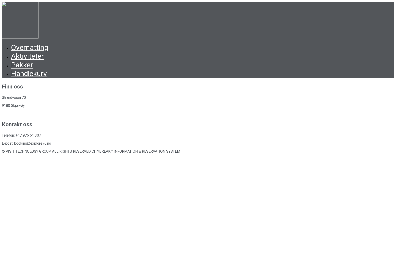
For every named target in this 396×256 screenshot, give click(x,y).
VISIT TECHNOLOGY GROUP (28, 151)
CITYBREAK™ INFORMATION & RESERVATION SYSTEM (136, 151)
